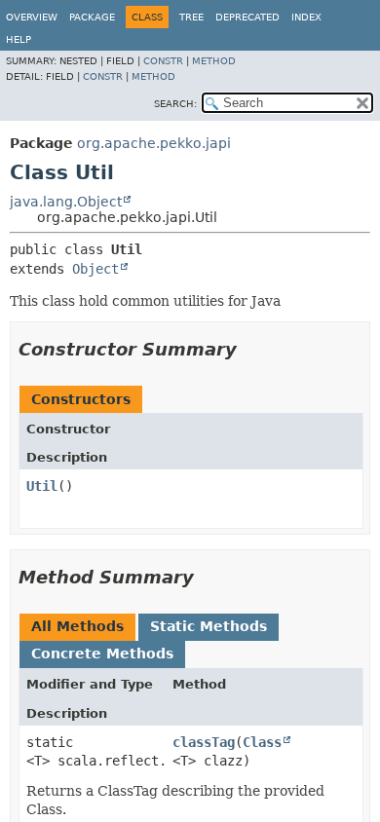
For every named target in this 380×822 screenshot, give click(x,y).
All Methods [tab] (77, 626)
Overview (31, 17)
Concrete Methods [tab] (102, 653)
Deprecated (247, 17)
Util (41, 486)
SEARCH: (175, 103)
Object (95, 269)
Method (214, 61)
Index (306, 17)
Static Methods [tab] (208, 626)
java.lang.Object (66, 201)
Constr (163, 61)
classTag (203, 742)
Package (92, 17)
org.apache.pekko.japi (154, 143)
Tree (191, 17)
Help (18, 39)
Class (262, 742)
